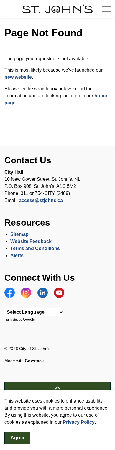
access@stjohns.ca (41, 200)
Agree (17, 437)
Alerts (17, 255)
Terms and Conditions (35, 248)
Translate (21, 320)
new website (18, 77)
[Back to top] (57, 388)
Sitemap (19, 234)
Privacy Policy (79, 422)
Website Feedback (31, 241)
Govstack (34, 360)
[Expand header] (106, 9)
